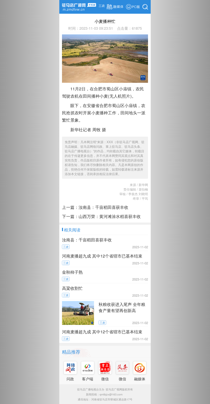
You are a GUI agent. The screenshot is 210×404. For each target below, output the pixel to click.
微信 (105, 378)
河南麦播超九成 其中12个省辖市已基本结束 (102, 256)
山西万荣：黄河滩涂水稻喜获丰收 (110, 216)
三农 (102, 5)
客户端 (87, 378)
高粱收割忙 (72, 288)
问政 (70, 378)
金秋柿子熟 (72, 272)
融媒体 (139, 378)
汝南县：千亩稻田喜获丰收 (103, 207)
